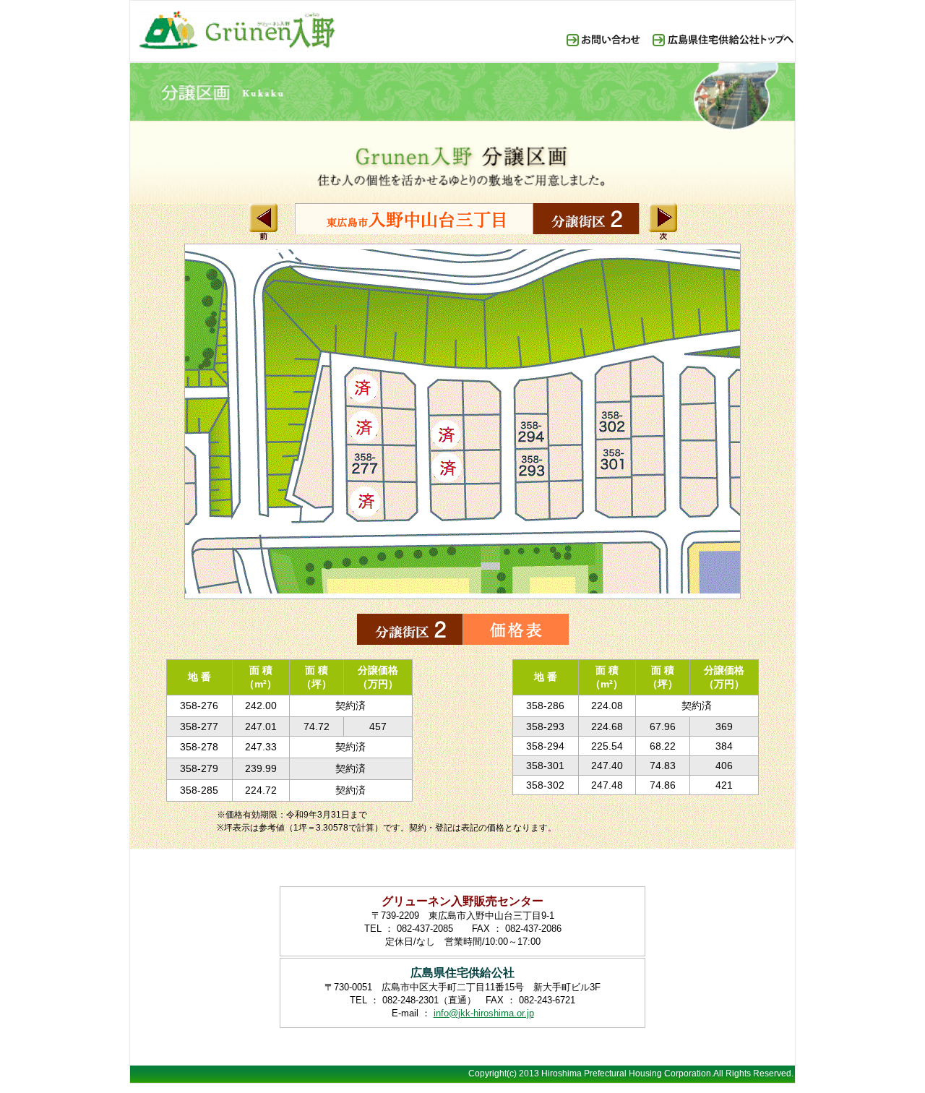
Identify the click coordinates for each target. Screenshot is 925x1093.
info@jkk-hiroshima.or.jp (484, 1013)
